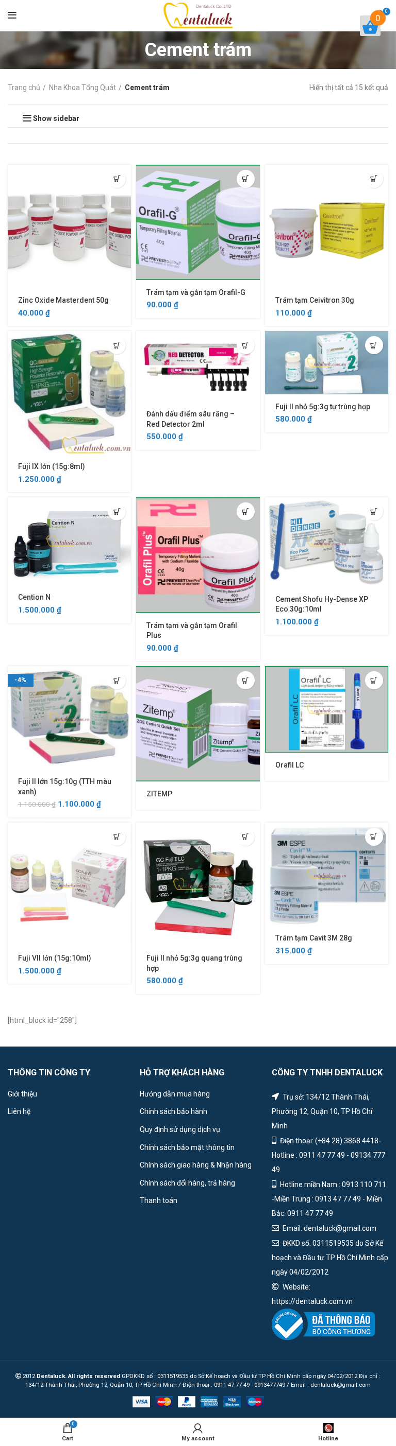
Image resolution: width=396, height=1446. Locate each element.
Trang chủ (24, 87)
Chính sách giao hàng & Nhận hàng (196, 1165)
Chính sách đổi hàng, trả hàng (187, 1183)
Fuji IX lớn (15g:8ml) (51, 466)
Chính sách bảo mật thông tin (187, 1147)
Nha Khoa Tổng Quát (82, 87)
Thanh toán (158, 1200)
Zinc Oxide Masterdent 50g (63, 300)
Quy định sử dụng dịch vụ (180, 1129)
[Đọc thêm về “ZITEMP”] (246, 680)
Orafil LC (289, 765)
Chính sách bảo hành (173, 1111)
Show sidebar (56, 118)
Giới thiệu (22, 1094)
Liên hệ (19, 1111)
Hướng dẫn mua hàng (175, 1094)
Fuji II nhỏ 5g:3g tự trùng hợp (322, 407)
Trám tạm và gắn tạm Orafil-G (195, 292)
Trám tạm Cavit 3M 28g (313, 938)
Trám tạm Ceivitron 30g (314, 300)
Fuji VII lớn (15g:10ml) (54, 958)
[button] (117, 179)
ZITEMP (159, 794)
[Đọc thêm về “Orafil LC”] (374, 680)
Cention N (34, 597)
